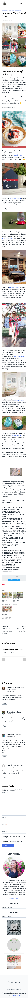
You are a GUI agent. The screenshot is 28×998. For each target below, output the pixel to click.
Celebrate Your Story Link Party (11, 10)
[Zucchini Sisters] (4, 3)
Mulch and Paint (14, 287)
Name (4, 817)
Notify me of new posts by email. (13, 841)
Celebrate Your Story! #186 (13, 649)
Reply (4, 703)
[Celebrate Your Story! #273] (7, 595)
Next (24, 659)
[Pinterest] (16, 982)
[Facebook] (8, 982)
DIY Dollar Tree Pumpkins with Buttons (7, 630)
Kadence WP (17, 995)
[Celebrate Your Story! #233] (18, 595)
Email (4, 824)
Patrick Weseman (13, 765)
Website (4, 832)
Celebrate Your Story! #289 (21, 629)
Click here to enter (14, 580)
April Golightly (19, 356)
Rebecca (5, 20)
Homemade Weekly (8, 238)
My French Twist (16, 435)
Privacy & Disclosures (14, 989)
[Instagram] (12, 982)
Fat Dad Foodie (17, 155)
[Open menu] (21, 3)
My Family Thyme (15, 198)
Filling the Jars (19, 400)
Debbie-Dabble (12, 734)
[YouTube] (20, 982)
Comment (5, 792)
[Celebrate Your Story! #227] (7, 609)
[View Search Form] (24, 3)
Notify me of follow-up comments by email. (13, 837)
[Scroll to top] (24, 995)
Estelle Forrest (12, 712)
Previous (3, 659)
